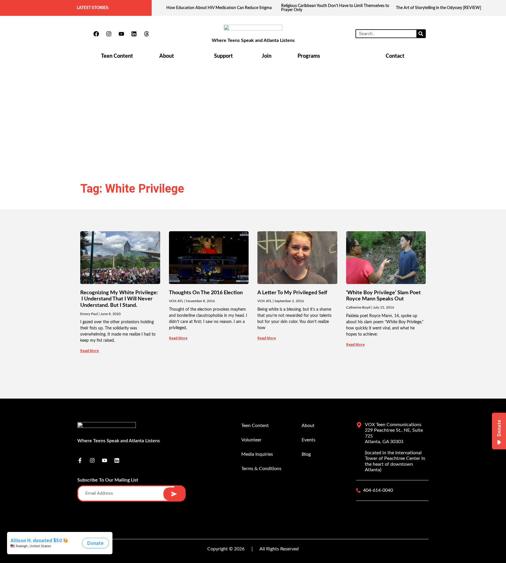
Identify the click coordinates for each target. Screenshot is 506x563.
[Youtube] (121, 33)
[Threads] (146, 33)
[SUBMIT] (174, 494)
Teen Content (117, 56)
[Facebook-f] (80, 460)
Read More (89, 351)
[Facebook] (96, 33)
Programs (309, 56)
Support (223, 56)
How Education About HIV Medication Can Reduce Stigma (219, 8)
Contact (395, 56)
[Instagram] (108, 33)
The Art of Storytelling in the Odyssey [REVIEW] (438, 8)
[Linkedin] (133, 33)
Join (266, 56)
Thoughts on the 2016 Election (206, 292)
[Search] (420, 34)
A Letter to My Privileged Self (292, 292)
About (166, 56)
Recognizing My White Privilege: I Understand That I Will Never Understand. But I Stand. (119, 299)
